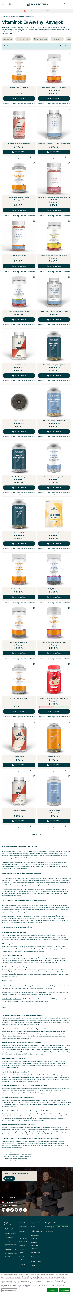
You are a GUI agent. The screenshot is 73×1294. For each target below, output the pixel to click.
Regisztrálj (9, 1178)
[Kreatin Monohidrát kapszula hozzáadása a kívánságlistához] (34, 442)
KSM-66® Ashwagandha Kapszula (54, 420)
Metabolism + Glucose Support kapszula (54, 311)
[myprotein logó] (37, 4)
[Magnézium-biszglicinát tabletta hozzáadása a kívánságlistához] (34, 163)
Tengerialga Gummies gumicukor (19, 311)
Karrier (33, 1265)
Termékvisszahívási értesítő (11, 1255)
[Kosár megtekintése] (69, 4)
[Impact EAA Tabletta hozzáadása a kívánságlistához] (34, 776)
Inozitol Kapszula (54, 810)
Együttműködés (36, 1257)
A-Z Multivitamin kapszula (19, 698)
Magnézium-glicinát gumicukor (19, 143)
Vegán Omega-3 (54, 756)
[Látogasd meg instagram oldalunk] (3, 1210)
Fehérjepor (22, 1245)
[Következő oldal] (40, 834)
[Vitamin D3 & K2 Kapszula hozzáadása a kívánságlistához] (34, 53)
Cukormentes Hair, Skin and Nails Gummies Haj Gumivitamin (54, 198)
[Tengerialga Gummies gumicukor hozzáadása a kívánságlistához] (34, 277)
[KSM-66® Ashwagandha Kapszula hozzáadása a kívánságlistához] (69, 386)
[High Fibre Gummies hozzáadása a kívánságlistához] (34, 221)
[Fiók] (65, 4)
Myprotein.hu (6, 16)
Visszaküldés (9, 1237)
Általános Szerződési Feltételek (34, 1245)
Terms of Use (35, 1286)
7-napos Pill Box (19, 420)
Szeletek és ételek (22, 1251)
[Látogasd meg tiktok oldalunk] (12, 1210)
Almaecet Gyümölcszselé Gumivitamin (54, 255)
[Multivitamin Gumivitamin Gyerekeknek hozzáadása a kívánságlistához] (69, 664)
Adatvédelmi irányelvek (35, 1237)
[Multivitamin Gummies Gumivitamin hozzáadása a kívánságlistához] (69, 53)
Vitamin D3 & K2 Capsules (10, 992)
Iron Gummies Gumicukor (19, 642)
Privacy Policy (25, 1286)
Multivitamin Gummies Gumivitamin (54, 87)
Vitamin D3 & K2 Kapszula (19, 87)
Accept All (52, 1290)
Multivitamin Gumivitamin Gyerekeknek (54, 698)
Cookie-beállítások (8, 1198)
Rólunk (33, 1226)
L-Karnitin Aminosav (19, 365)
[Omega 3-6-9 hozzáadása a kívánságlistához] (34, 499)
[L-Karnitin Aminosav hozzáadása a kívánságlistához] (34, 330)
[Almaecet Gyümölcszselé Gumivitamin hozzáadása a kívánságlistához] (69, 221)
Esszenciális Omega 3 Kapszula (54, 365)
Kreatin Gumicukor (54, 533)
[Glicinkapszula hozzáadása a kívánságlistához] (34, 722)
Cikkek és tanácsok (22, 1232)
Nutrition (13, 16)
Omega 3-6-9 (19, 533)
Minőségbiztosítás (37, 1231)
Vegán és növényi (22, 1258)
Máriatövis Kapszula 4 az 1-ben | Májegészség (54, 143)
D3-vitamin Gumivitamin (19, 589)
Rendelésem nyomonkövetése (10, 1243)
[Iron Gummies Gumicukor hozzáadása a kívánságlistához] (34, 608)
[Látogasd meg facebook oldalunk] (8, 1210)
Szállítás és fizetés (10, 1249)
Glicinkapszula (19, 756)
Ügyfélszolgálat (10, 1229)
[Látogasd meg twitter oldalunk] (20, 1210)
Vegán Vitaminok (57, 39)
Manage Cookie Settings (9, 1290)
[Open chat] (25, 1210)
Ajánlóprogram (56, 1226)
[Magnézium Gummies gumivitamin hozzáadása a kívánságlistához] (69, 608)
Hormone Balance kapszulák (54, 477)
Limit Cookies (65, 1290)
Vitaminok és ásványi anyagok (25, 16)
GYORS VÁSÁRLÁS (20, 98)
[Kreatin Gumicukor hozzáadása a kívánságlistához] (69, 499)
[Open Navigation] (3, 4)
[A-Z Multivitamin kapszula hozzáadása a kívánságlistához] (34, 664)
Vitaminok (22, 1264)
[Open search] (10, 4)
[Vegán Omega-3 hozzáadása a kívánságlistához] (69, 722)
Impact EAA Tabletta (19, 810)
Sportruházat (23, 1226)
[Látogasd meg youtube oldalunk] (16, 1210)
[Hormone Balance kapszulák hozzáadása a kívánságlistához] (69, 442)
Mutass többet (7, 33)
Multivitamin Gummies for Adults (12, 986)
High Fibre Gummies (19, 255)
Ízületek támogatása (40, 39)
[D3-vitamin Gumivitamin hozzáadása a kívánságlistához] (34, 555)
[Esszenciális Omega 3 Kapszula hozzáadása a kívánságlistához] (69, 330)
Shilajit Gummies (54, 589)
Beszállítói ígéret (36, 1261)
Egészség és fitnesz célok (23, 1239)
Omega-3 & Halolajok (23, 39)
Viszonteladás (35, 1252)
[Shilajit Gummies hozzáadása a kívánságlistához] (69, 555)
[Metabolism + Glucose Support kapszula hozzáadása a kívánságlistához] (69, 277)
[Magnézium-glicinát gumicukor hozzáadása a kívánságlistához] (34, 109)
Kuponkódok (49, 1231)
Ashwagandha (7, 39)
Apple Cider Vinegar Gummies (11, 999)
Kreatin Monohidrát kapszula (19, 477)
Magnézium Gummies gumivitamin (54, 642)
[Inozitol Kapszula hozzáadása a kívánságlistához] (69, 776)
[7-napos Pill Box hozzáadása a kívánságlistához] (34, 386)
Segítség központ (10, 1233)
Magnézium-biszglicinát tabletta (19, 197)
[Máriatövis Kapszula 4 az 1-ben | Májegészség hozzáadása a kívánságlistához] (69, 109)
